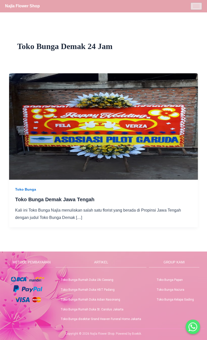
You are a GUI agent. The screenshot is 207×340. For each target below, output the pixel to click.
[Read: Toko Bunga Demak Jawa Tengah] (103, 126)
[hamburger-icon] (196, 6)
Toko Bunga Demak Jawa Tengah (54, 199)
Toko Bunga (25, 189)
